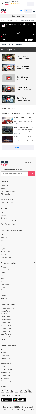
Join (31, 174)
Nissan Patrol (5, 311)
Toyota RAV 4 (5, 322)
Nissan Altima (6, 320)
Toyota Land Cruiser (8, 308)
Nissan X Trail (5, 372)
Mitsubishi (4, 293)
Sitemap (4, 208)
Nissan (3, 273)
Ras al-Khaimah (6, 252)
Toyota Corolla (6, 328)
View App (30, 3)
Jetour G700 (5, 361)
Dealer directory (7, 203)
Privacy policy (6, 194)
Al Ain (3, 240)
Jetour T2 (4, 349)
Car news (4, 218)
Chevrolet (4, 290)
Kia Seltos (4, 367)
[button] (2, 4)
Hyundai (4, 287)
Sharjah (3, 254)
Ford (2, 281)
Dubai (3, 246)
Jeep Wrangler (6, 334)
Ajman (3, 243)
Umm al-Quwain (6, 257)
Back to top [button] (29, 162)
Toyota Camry (6, 317)
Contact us (5, 185)
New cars (4, 215)
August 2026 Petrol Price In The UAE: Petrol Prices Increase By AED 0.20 (24, 117)
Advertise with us (7, 200)
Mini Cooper (5, 378)
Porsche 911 (5, 355)
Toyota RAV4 (5, 375)
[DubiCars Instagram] (12, 391)
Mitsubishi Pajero (7, 337)
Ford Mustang (6, 325)
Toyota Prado (5, 314)
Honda (3, 296)
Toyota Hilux (5, 331)
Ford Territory (6, 381)
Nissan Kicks (5, 358)
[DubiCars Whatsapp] (30, 391)
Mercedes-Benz (6, 270)
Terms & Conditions (8, 191)
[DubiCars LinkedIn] (3, 391)
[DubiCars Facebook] (7, 391)
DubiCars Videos (18, 16)
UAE (2, 234)
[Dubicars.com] (4, 163)
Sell (21, 11)
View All (18, 148)
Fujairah (4, 249)
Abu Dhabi (4, 237)
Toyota (3, 267)
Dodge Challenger (7, 369)
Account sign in (6, 197)
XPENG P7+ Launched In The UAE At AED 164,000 (23, 137)
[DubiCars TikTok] (21, 391)
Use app (28, 11)
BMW (3, 278)
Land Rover (5, 284)
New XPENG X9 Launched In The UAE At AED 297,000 (23, 127)
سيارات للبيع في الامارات (8, 224)
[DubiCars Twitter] (26, 391)
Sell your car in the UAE (9, 221)
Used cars (4, 212)
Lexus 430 (4, 340)
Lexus (3, 276)
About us (4, 188)
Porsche (4, 298)
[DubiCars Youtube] (16, 391)
